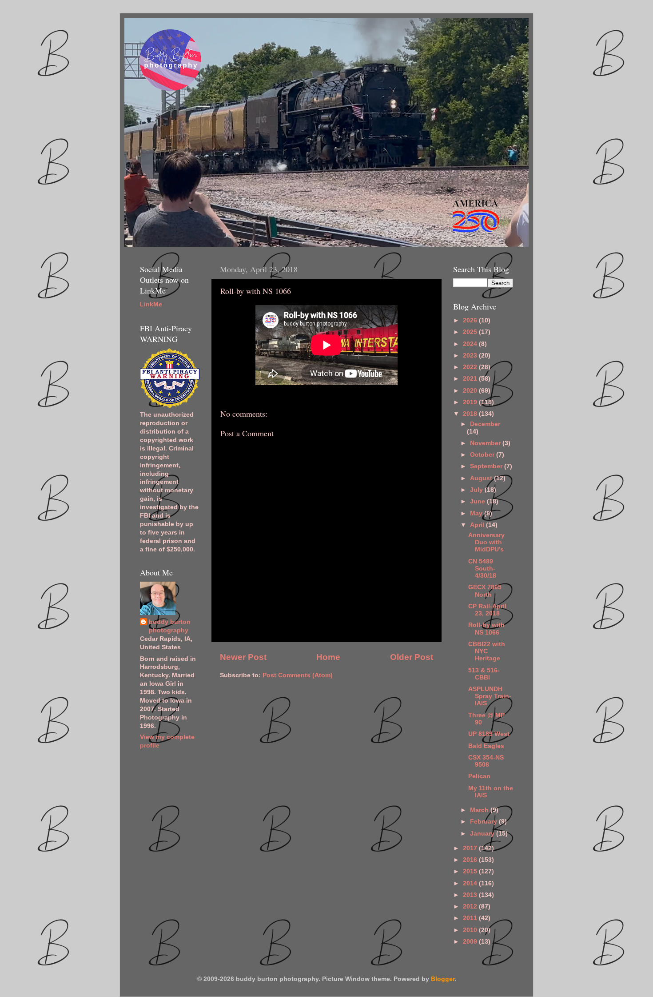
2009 (471, 941)
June (478, 501)
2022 (471, 367)
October (483, 454)
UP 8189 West (489, 734)
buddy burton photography (170, 626)
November (486, 443)
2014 (471, 883)
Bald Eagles (486, 746)
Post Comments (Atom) (298, 675)
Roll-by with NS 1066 (486, 628)
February (484, 821)
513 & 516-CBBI (484, 674)
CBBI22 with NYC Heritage (486, 651)
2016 (471, 859)
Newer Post (243, 657)
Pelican (479, 776)
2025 (471, 332)
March (480, 810)
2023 (471, 355)
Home (328, 657)
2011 (471, 918)
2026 (471, 320)
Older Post (411, 657)
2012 (471, 906)
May (477, 513)
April (478, 525)
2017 (471, 848)
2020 (471, 390)
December (485, 424)
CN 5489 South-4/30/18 (482, 568)
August (482, 478)
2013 (471, 895)
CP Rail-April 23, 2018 (487, 610)
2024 (471, 344)
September (487, 466)
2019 (471, 402)
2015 (471, 871)
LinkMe (151, 304)
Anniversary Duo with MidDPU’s (486, 542)
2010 (471, 930)
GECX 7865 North (485, 591)
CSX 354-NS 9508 (486, 761)
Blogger (442, 979)
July (477, 489)
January (483, 833)
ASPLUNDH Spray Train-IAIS (489, 696)
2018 (471, 413)
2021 (471, 378)
